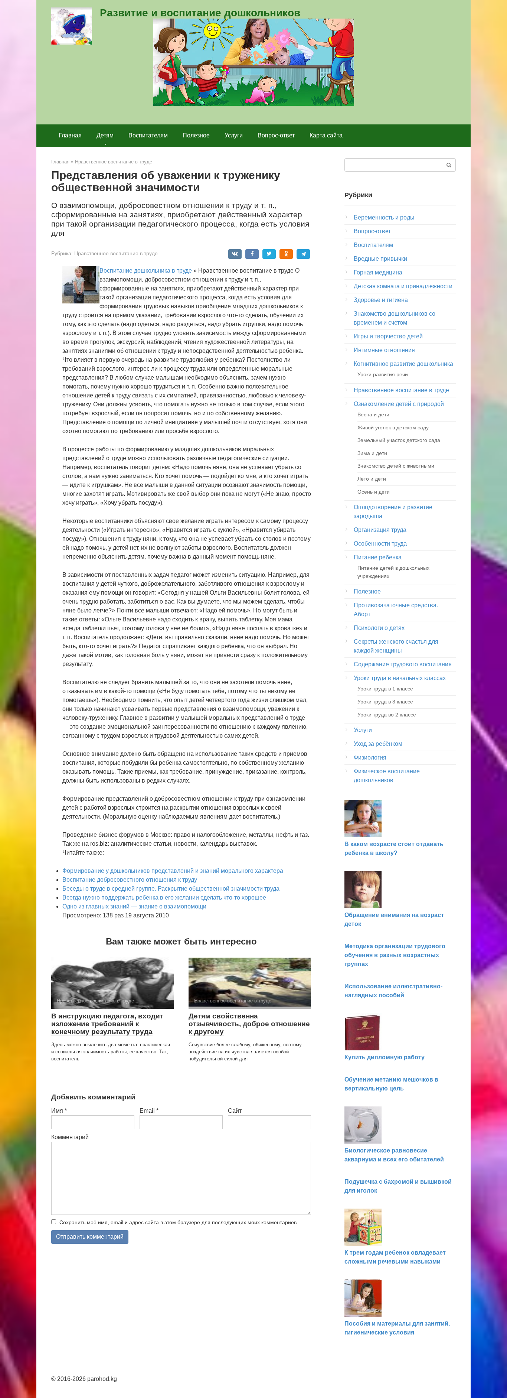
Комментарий (70, 1137)
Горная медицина (378, 272)
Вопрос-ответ (276, 135)
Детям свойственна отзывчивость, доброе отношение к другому (249, 1024)
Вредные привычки (380, 259)
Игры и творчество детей (388, 336)
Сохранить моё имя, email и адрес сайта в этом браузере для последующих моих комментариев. (178, 1222)
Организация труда (380, 530)
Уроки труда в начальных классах (400, 678)
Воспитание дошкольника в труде (145, 270)
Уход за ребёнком (378, 744)
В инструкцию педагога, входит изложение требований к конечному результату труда (107, 1024)
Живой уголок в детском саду (393, 427)
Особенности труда (380, 543)
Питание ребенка (378, 557)
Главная (70, 135)
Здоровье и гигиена (381, 300)
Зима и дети (372, 453)
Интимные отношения (384, 350)
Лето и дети (371, 479)
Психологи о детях (379, 628)
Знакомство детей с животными (395, 466)
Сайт (235, 1111)
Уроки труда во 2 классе (386, 715)
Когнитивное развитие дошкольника (403, 364)
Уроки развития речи (382, 374)
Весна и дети (373, 414)
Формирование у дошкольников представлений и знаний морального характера (172, 871)
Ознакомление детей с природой (399, 404)
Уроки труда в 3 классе (385, 702)
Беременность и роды (384, 217)
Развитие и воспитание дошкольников (200, 13)
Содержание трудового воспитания (403, 664)
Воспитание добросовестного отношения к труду (129, 880)
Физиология (370, 757)
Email (149, 1111)
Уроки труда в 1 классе (385, 689)
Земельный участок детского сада (398, 440)
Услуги (234, 135)
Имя (59, 1111)
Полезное (196, 135)
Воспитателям (148, 135)
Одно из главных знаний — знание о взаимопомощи (134, 906)
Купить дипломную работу (384, 1057)
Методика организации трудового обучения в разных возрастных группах (394, 955)
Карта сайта (326, 135)
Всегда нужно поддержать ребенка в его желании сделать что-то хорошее (164, 897)
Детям (105, 135)
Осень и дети (373, 492)
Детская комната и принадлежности (403, 286)
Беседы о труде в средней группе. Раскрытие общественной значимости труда (170, 888)
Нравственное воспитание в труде (116, 253)
